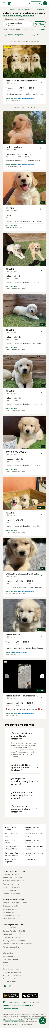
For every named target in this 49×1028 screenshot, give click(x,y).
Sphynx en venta (10, 909)
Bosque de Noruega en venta (15, 903)
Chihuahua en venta (11, 874)
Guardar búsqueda (15, 35)
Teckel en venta (9, 890)
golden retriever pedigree (32, 841)
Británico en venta (10, 906)
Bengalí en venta (10, 912)
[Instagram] (10, 986)
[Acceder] (45, 3)
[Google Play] (11, 995)
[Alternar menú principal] (4, 3)
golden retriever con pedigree (34, 854)
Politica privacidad (10, 959)
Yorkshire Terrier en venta (13, 881)
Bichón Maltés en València (13, 934)
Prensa (5, 966)
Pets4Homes (12, 1002)
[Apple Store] (30, 995)
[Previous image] (7, 676)
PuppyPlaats (34, 1002)
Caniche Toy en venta (11, 894)
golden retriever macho (11, 835)
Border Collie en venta (12, 887)
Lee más (41, 30)
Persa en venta (9, 919)
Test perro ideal (9, 982)
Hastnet (23, 1002)
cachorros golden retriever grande (12, 854)
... (32, 9)
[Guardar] (41, 81)
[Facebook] (5, 986)
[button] (24, 676)
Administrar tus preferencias (12, 1021)
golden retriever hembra (11, 828)
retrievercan (30, 859)
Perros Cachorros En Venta (14, 871)
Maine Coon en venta (11, 915)
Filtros (41, 24)
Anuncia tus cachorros (12, 975)
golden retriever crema (32, 828)
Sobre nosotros (9, 956)
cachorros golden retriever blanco (12, 848)
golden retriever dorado (11, 841)
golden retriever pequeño (11, 860)
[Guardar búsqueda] (42, 1020)
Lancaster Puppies (10, 1009)
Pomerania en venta (11, 884)
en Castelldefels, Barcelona (18, 15)
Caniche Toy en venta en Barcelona (17, 944)
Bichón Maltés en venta (12, 878)
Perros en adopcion (11, 947)
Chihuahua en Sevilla (11, 937)
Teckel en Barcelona (11, 928)
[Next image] (42, 676)
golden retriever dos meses (34, 848)
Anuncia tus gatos (10, 978)
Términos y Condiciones (32, 1018)
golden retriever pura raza (34, 835)
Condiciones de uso (11, 969)
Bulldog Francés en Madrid (14, 931)
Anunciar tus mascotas (12, 972)
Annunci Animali (24, 1005)
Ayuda (5, 962)
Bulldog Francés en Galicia (14, 941)
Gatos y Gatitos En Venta (13, 900)
